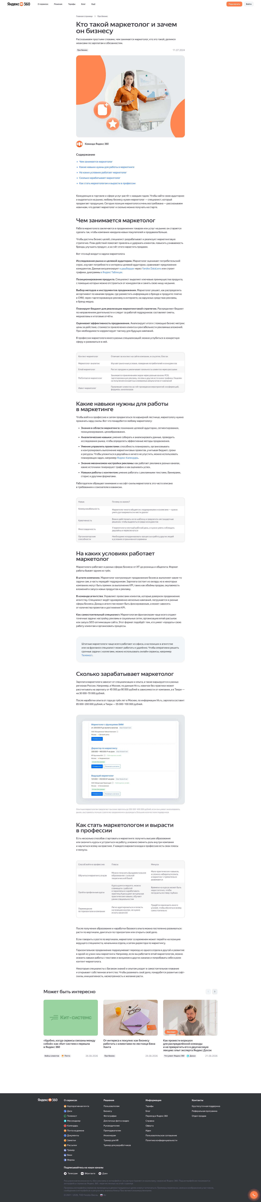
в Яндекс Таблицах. (112, 272)
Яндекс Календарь (127, 457)
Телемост (87, 655)
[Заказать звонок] (254, 1195)
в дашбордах (126, 268)
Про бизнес (102, 16)
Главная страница (84, 16)
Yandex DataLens (151, 268)
